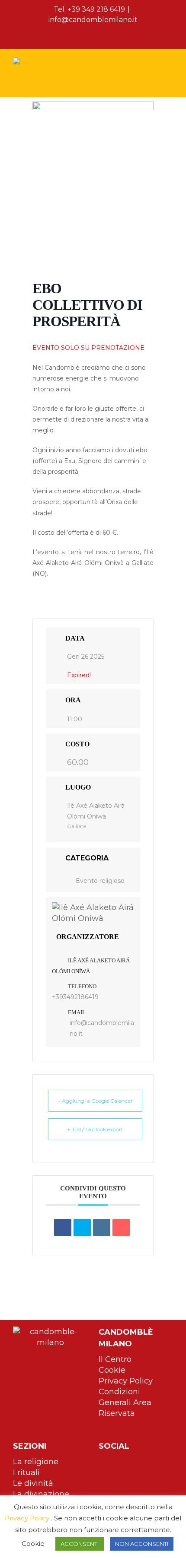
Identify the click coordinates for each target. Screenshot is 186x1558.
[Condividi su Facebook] (62, 1227)
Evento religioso (100, 881)
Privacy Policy (126, 1381)
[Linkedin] (101, 1227)
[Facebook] (102, 1462)
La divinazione (41, 1494)
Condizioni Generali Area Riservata (125, 1402)
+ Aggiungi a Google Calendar (95, 1101)
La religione (35, 1461)
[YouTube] (128, 1462)
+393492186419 (75, 997)
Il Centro (115, 1359)
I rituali (26, 1472)
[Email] (121, 1227)
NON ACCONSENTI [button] (141, 1543)
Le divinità (33, 1483)
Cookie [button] (33, 1543)
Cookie (112, 1370)
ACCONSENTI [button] (80, 1543)
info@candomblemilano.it (93, 20)
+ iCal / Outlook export (95, 1129)
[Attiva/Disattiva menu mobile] (169, 83)
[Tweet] (82, 1227)
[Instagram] (115, 1462)
